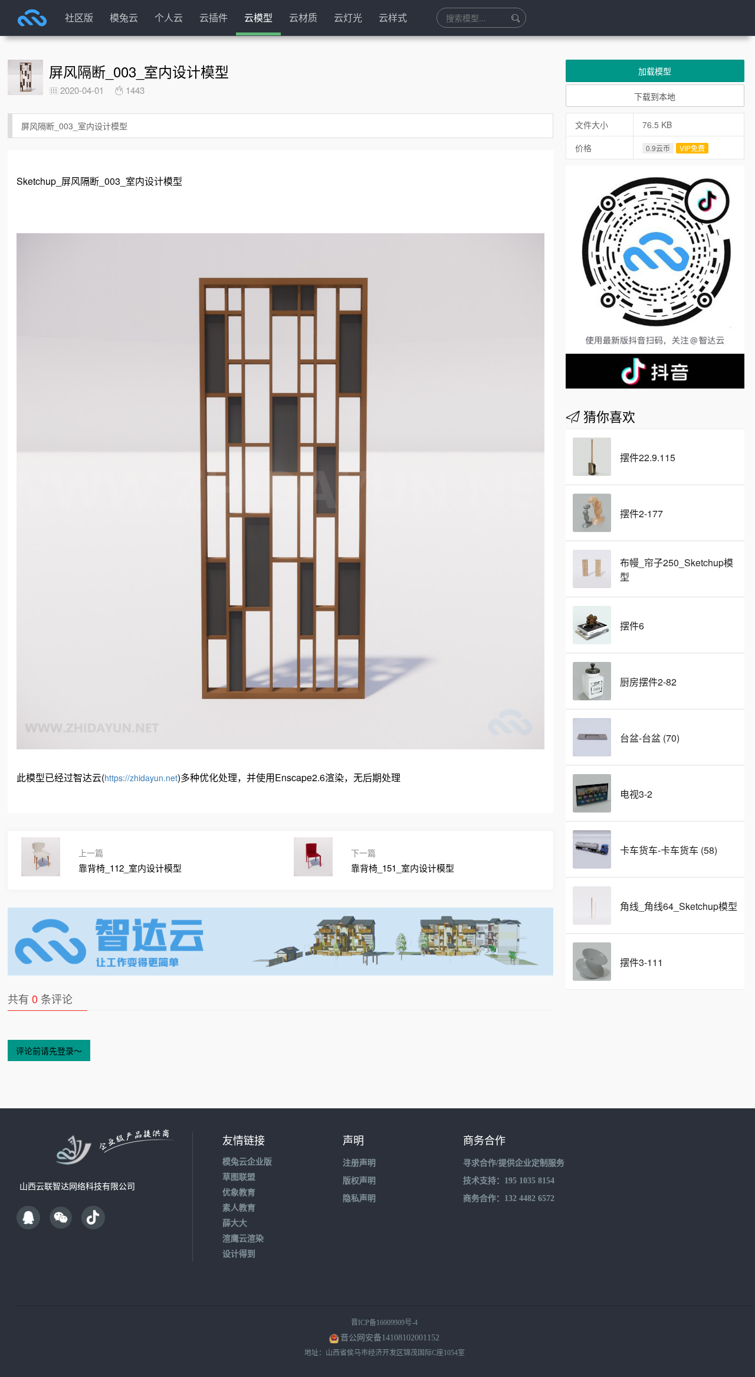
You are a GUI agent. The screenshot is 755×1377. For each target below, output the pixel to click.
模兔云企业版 (247, 1161)
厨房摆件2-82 (648, 681)
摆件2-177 (641, 513)
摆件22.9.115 (647, 457)
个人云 (169, 17)
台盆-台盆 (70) (650, 738)
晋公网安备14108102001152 (389, 1337)
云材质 (303, 17)
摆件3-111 (641, 962)
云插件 (213, 17)
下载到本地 (654, 96)
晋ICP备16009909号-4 (384, 1323)
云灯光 (348, 17)
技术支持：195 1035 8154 (508, 1180)
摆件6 (632, 625)
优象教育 (238, 1192)
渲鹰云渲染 (243, 1238)
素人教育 (238, 1207)
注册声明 (359, 1163)
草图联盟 (238, 1177)
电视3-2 (636, 794)
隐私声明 (359, 1198)
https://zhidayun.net (141, 778)
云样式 (393, 17)
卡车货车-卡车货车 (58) (668, 850)
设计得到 (238, 1253)
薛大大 (234, 1223)
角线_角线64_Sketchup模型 (678, 906)
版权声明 (359, 1180)
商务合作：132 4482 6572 (508, 1198)
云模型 (258, 17)
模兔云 (124, 17)
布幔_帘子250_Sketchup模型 (676, 569)
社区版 (79, 17)
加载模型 (654, 71)
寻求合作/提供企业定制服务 (513, 1163)
